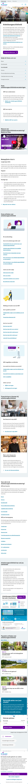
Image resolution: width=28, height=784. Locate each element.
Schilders (3, 541)
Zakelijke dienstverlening (7, 508)
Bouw (2, 496)
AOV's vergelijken (7, 376)
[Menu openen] (25, 4)
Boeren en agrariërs (5, 538)
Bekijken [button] (20, 597)
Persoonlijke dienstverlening (8, 505)
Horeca (2, 499)
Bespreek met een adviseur (9, 204)
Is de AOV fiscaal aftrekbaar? (10, 338)
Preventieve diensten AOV (9, 317)
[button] (3, 1)
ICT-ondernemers (5, 547)
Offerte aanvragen (9, 385)
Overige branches (5, 514)
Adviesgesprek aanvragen (11, 388)
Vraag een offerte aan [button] (9, 52)
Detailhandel (4, 502)
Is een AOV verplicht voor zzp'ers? (11, 278)
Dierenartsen (4, 532)
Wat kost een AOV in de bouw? (10, 335)
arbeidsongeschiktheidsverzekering (11, 35)
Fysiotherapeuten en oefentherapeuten (10, 535)
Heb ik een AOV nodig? (8, 272)
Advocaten (3, 553)
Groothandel (4, 511)
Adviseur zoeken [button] (8, 727)
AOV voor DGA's (7, 275)
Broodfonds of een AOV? (9, 281)
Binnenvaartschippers (6, 544)
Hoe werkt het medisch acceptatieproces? (13, 373)
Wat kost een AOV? (7, 326)
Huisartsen (3, 529)
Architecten (4, 550)
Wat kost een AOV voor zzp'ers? (10, 329)
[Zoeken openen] (22, 4)
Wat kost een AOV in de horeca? (10, 332)
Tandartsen (4, 526)
